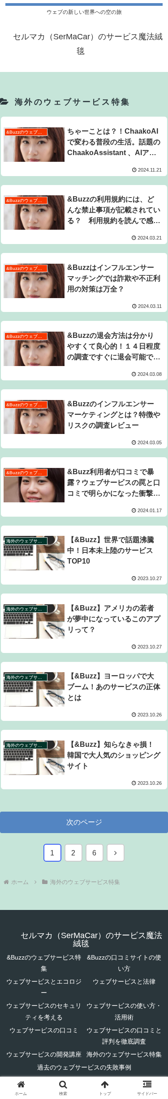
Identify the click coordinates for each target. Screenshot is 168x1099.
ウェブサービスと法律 (124, 981)
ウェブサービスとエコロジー (44, 987)
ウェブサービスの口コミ (43, 1030)
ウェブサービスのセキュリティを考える (44, 1011)
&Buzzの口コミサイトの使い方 (124, 963)
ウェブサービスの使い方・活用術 (124, 1011)
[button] (150, 1059)
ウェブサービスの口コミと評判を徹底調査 (124, 1036)
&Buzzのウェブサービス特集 (44, 963)
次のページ (84, 822)
